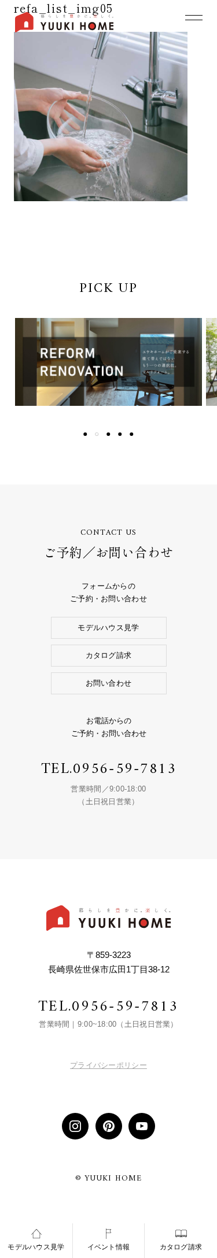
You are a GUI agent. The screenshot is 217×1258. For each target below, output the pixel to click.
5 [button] (132, 434)
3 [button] (109, 434)
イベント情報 (108, 1247)
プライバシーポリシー (108, 1065)
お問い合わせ (109, 683)
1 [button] (85, 434)
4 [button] (120, 434)
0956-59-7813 (124, 769)
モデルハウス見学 (108, 627)
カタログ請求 (109, 655)
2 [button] (97, 434)
